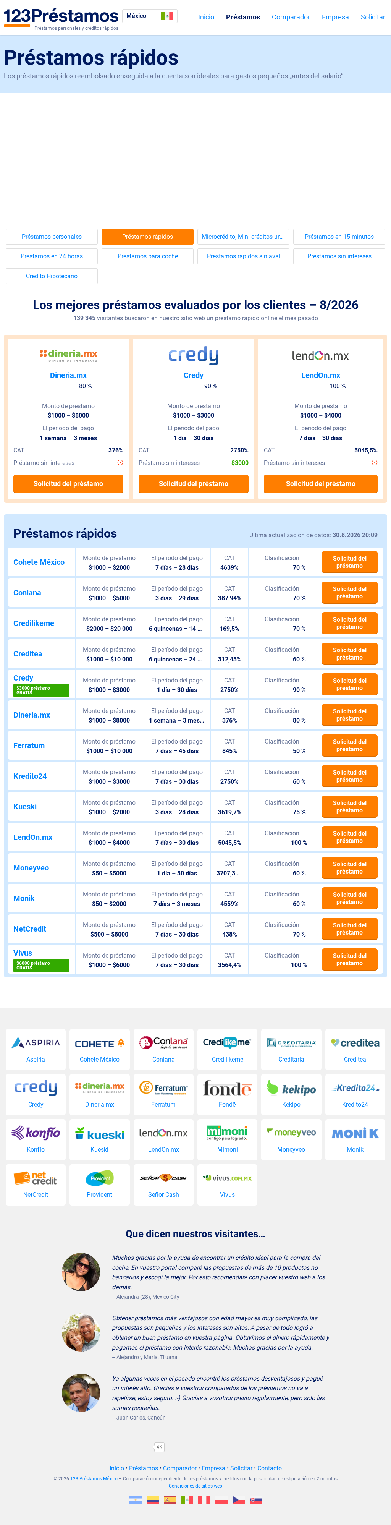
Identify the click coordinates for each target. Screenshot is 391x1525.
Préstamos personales (52, 236)
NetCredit (29, 928)
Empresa (335, 17)
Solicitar (373, 17)
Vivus (22, 953)
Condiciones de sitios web (195, 1486)
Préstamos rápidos (147, 236)
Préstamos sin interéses (339, 256)
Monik (24, 898)
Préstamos (243, 17)
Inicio (206, 17)
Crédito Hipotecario (52, 276)
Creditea (27, 653)
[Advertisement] (195, 150)
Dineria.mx (68, 375)
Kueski (25, 806)
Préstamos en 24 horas (52, 256)
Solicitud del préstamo (68, 484)
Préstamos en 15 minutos (339, 236)
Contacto (269, 1468)
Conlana (27, 592)
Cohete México (39, 562)
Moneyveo (31, 867)
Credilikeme (33, 623)
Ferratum (29, 745)
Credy (194, 375)
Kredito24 (30, 776)
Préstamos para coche (148, 256)
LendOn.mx (320, 375)
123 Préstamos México (94, 1478)
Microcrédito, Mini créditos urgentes (245, 236)
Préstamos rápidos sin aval (243, 256)
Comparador (291, 17)
